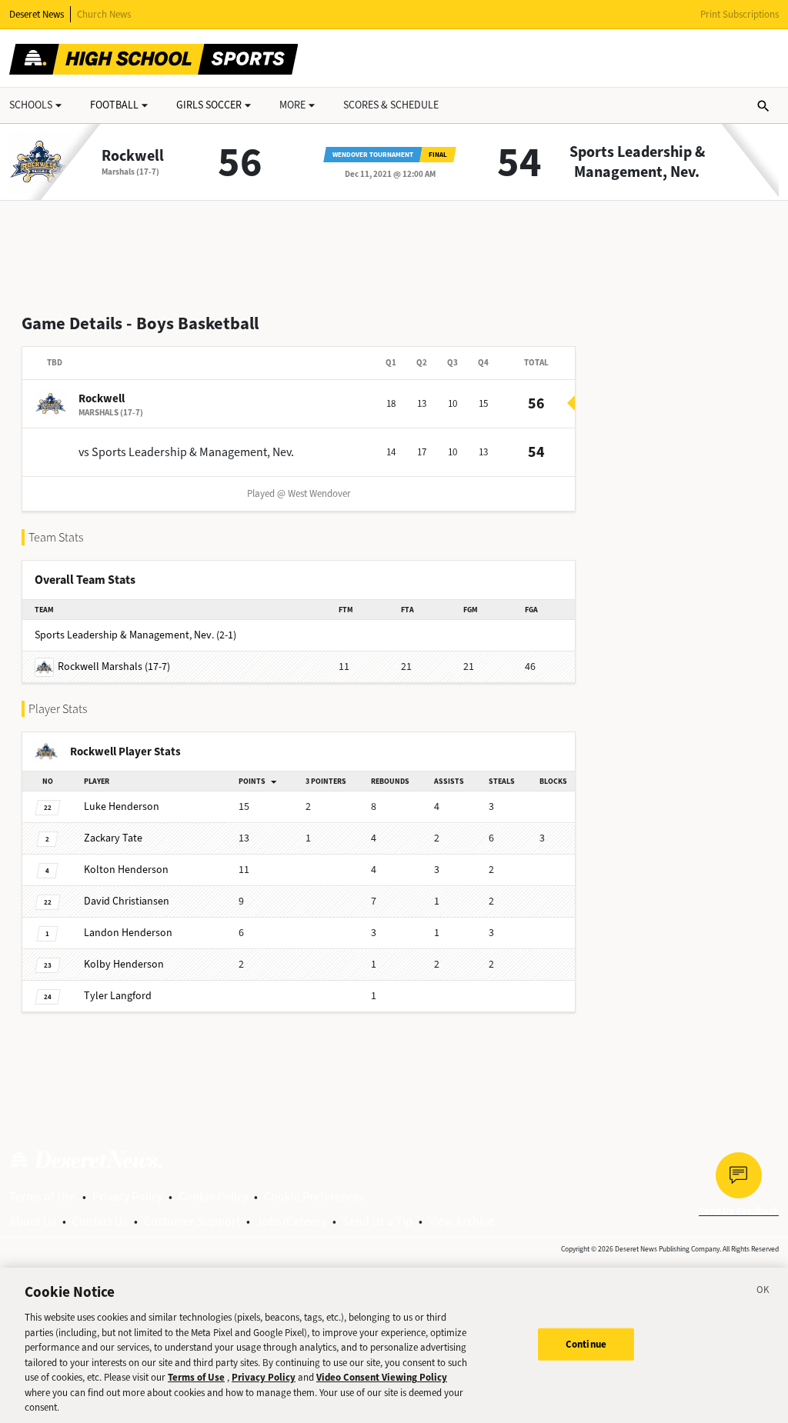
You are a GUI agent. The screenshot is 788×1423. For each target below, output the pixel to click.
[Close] (763, 1292)
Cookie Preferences (314, 1196)
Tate (113, 838)
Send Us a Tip (377, 1221)
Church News (104, 14)
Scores (391, 105)
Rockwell (133, 156)
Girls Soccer (209, 105)
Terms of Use (42, 1196)
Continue (586, 1344)
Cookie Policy (213, 1196)
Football (114, 105)
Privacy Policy (127, 1196)
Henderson (121, 806)
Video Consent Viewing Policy (381, 1377)
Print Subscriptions (739, 14)
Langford (118, 995)
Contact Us (100, 1221)
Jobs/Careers (291, 1221)
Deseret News (36, 14)
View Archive (461, 1221)
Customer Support (192, 1221)
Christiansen (126, 901)
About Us (32, 1221)
